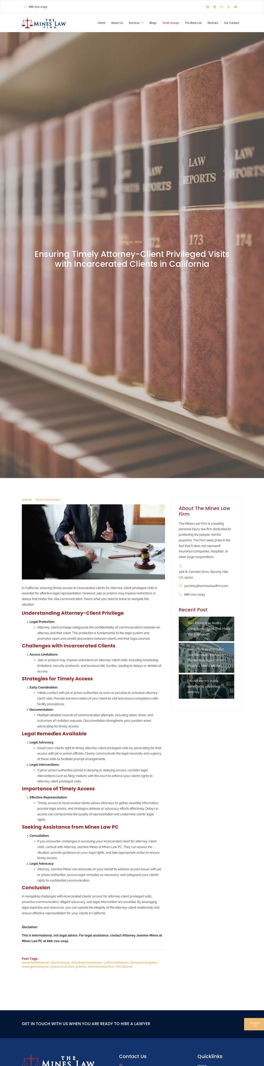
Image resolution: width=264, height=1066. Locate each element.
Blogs (153, 22)
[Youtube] (235, 7)
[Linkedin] (214, 7)
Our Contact (231, 22)
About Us (117, 22)
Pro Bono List (193, 22)
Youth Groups (170, 22)
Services (134, 22)
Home (101, 22)
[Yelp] (228, 7)
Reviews (213, 22)
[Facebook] (207, 7)
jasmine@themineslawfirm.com (206, 586)
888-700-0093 (38, 6)
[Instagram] (221, 7)
